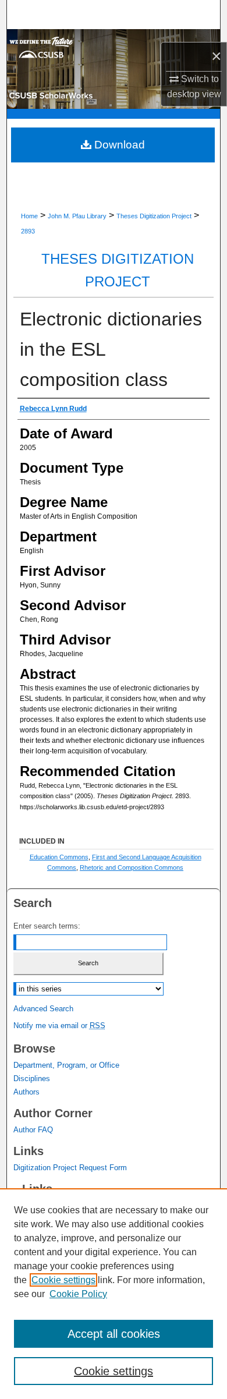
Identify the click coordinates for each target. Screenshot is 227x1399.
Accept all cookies (114, 1333)
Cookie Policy (78, 1294)
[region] (113, 1293)
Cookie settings (63, 1280)
